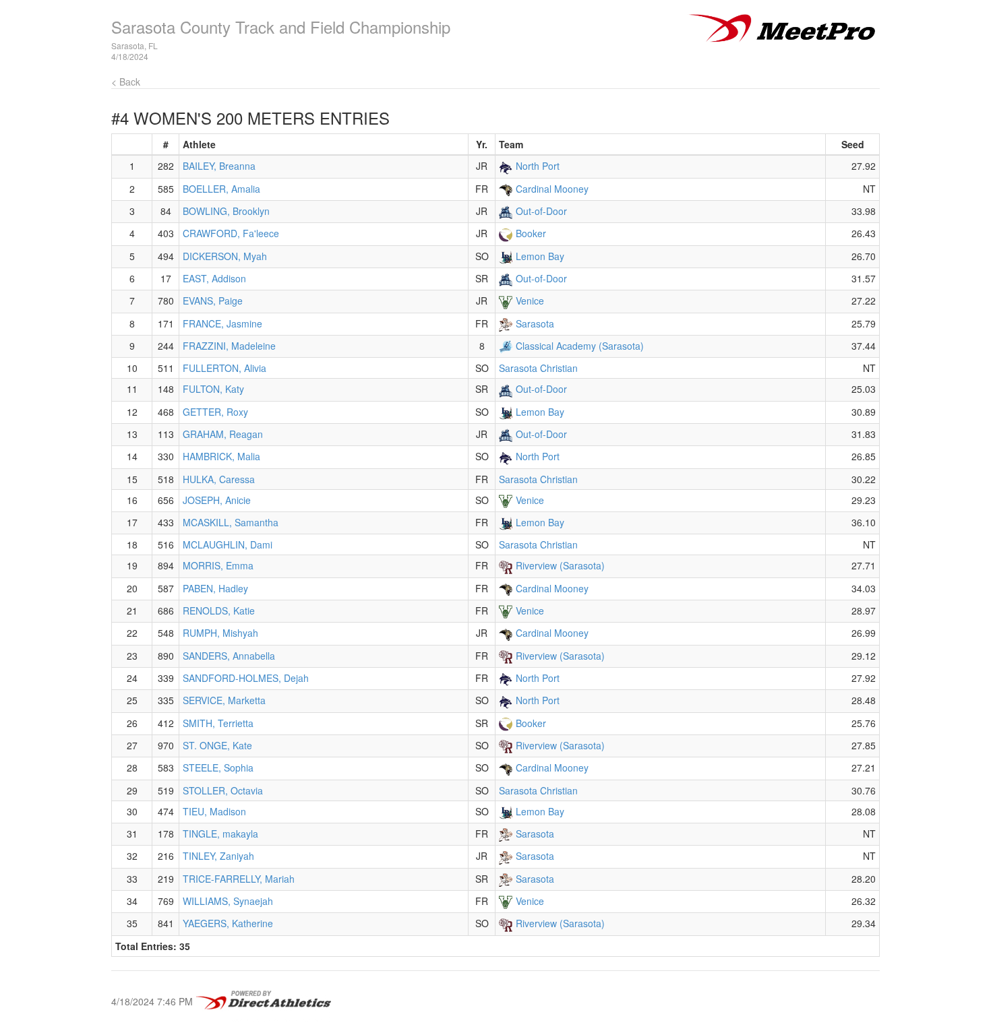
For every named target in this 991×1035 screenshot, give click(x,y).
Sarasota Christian (538, 368)
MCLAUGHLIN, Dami (227, 544)
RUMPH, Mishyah (220, 632)
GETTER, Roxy (215, 411)
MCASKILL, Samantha (230, 522)
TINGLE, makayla (220, 833)
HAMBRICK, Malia (221, 456)
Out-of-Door (541, 211)
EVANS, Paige (213, 300)
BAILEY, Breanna (219, 165)
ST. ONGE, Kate (217, 745)
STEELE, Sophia (218, 767)
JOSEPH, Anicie (217, 500)
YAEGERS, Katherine (228, 923)
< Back (125, 81)
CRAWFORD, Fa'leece (231, 233)
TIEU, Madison (214, 811)
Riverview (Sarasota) (560, 565)
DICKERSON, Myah (225, 256)
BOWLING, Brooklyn (226, 211)
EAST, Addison (214, 278)
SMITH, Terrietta (218, 723)
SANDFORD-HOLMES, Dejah (246, 678)
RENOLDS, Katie (219, 610)
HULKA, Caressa (219, 479)
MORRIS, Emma (218, 565)
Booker (531, 233)
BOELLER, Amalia (221, 188)
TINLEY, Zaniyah (218, 855)
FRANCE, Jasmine (222, 323)
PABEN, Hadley (215, 588)
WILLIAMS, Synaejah (228, 901)
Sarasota (535, 323)
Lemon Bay (540, 256)
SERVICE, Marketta (224, 700)
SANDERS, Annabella (229, 655)
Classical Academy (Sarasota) (580, 345)
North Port (538, 165)
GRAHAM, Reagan (223, 434)
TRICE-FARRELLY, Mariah (239, 878)
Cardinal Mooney (552, 188)
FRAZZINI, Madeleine (229, 345)
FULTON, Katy (213, 389)
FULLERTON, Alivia (224, 368)
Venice (530, 300)
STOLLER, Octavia (223, 790)
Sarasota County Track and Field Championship (280, 26)
